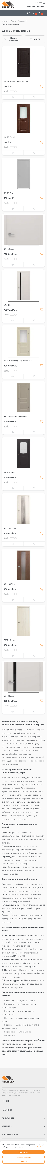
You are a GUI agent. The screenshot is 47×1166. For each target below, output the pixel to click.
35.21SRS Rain (10, 528)
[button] (23, 77)
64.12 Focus (9, 304)
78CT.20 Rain (9, 640)
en (36, 2)
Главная (5, 21)
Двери (22, 21)
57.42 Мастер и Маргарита (15, 416)
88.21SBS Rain (10, 584)
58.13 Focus (9, 249)
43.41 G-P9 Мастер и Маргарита (18, 360)
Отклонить (23, 1161)
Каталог (14, 21)
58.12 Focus (9, 695)
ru (44, 2)
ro (40, 2)
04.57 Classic (10, 137)
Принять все (23, 1152)
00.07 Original (10, 193)
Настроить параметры (23, 1157)
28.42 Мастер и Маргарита (16, 81)
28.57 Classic (9, 472)
